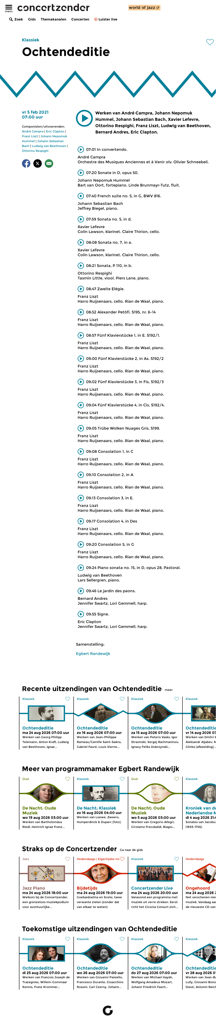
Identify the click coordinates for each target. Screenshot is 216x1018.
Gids (32, 19)
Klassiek (30, 39)
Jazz (25, 859)
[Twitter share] (37, 164)
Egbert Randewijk (93, 653)
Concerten (80, 19)
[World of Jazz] (144, 7)
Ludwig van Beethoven (49, 146)
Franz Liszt (30, 136)
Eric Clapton (55, 131)
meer (169, 690)
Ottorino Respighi (35, 151)
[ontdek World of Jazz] (144, 7)
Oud (25, 779)
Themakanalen (53, 19)
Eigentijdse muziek (112, 859)
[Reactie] (49, 164)
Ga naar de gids (131, 850)
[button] (84, 118)
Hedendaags (86, 859)
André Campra (32, 131)
